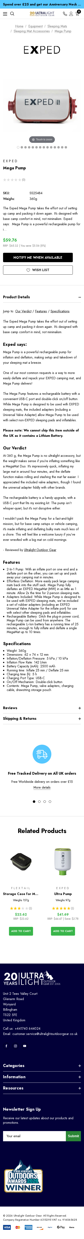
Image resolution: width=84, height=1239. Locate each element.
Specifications (60, 311)
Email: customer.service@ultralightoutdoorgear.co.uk (40, 1034)
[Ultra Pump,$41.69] (63, 862)
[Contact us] (65, 13)
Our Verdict (23, 311)
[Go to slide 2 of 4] (39, 801)
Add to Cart (21, 931)
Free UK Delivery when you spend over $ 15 (42, 5)
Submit (73, 1136)
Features (41, 311)
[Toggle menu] (5, 13)
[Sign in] (71, 13)
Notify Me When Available (37, 257)
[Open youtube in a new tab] (24, 1046)
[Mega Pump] (18, 147)
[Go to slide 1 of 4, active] (34, 801)
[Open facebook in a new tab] (6, 1046)
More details (42, 787)
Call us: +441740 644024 (21, 1028)
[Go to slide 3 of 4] (44, 801)
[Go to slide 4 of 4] (50, 801)
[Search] (12, 13)
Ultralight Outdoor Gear (40, 550)
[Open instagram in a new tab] (15, 1046)
